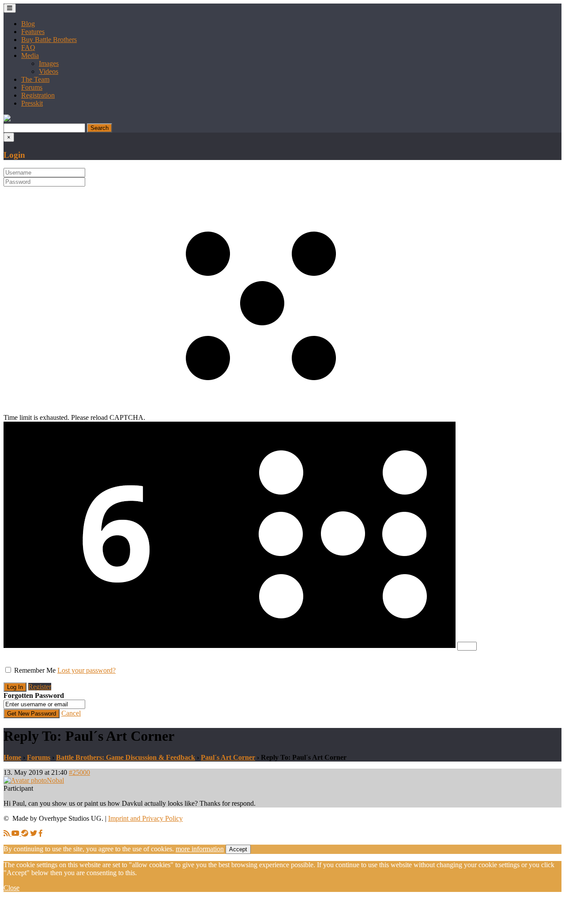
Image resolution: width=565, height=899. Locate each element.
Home (12, 757)
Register (39, 686)
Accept (238, 849)
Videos (48, 71)
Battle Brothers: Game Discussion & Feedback (125, 757)
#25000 (79, 772)
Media (30, 55)
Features (33, 31)
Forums (31, 87)
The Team (35, 79)
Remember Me (35, 670)
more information (200, 849)
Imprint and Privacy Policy (145, 818)
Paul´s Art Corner (228, 757)
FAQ (28, 47)
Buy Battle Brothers (49, 39)
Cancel (71, 713)
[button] (7, 119)
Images (49, 63)
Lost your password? (86, 670)
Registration (38, 95)
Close (11, 887)
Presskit (32, 103)
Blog (28, 23)
